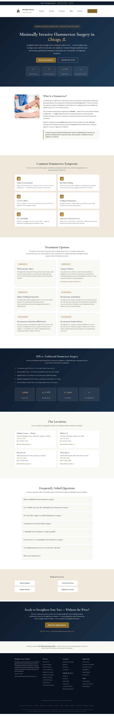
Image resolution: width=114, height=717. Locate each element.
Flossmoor (65, 667)
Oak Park (65, 678)
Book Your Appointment (57, 625)
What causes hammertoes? (57, 556)
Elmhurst (65, 664)
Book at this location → (24, 444)
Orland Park (66, 681)
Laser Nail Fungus (48, 680)
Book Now (92, 11)
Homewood (66, 684)
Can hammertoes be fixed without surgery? (57, 523)
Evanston (65, 676)
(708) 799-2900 (22, 458)
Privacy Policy (86, 681)
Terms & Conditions (87, 684)
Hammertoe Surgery (48, 675)
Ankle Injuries (46, 682)
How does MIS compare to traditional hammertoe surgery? (57, 515)
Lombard (65, 686)
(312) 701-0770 (62, 3)
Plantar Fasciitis (25, 589)
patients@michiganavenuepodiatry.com (62, 631)
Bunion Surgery (25, 583)
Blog (71, 11)
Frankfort (71, 689)
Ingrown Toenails (47, 677)
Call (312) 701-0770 (68, 60)
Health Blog (85, 669)
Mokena (65, 689)
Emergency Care (87, 667)
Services (41, 11)
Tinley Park (66, 669)
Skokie (71, 686)
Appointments (86, 672)
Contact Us (85, 675)
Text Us (71, 3)
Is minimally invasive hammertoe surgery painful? (57, 532)
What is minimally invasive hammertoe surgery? (57, 499)
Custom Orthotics (68, 583)
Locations (62, 11)
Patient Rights (86, 686)
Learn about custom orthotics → (70, 281)
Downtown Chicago (68, 662)
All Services (46, 662)
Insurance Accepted (88, 664)
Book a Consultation (46, 60)
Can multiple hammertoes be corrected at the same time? (57, 548)
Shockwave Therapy (48, 685)
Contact (79, 11)
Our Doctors (85, 662)
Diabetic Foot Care (68, 589)
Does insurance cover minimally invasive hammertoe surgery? (57, 540)
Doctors (51, 11)
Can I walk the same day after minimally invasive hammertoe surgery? (57, 507)
